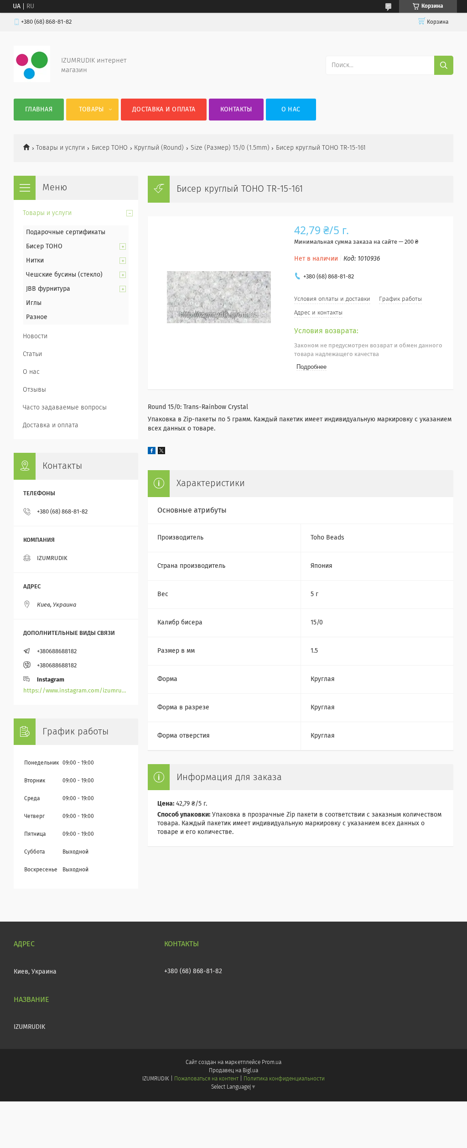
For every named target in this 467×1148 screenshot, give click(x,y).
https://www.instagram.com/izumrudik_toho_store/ (76, 691)
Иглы (34, 303)
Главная (38, 109)
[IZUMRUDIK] (32, 80)
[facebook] (152, 452)
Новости (35, 336)
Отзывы (34, 390)
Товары (91, 109)
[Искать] (443, 65)
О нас (291, 109)
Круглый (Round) (159, 148)
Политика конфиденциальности (284, 1079)
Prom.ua (271, 1062)
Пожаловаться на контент (206, 1079)
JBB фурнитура (48, 289)
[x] (161, 452)
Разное (36, 317)
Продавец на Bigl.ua (233, 1071)
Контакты (236, 109)
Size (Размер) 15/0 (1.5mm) (230, 148)
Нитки (35, 260)
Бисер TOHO (110, 148)
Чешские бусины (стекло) (64, 275)
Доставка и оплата (163, 109)
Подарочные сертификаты (65, 232)
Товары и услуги (60, 148)
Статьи (32, 354)
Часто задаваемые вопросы (65, 407)
